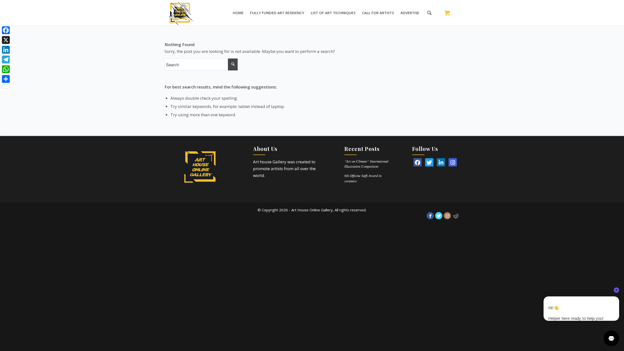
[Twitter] (429, 162)
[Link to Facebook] (430, 215)
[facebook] (417, 162)
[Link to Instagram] (447, 215)
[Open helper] (611, 338)
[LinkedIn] (441, 162)
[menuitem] (238, 13)
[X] (6, 40)
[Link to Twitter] (438, 215)
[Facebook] (6, 30)
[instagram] (452, 162)
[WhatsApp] (6, 69)
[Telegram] (6, 59)
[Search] (426, 13)
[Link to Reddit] (455, 215)
